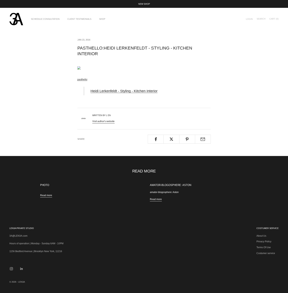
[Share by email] (203, 139)
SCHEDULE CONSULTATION (45, 19)
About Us (261, 235)
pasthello (82, 79)
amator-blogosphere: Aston (170, 185)
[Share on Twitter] (171, 139)
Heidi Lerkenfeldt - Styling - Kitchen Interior (124, 91)
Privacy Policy (263, 241)
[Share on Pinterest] (187, 139)
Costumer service (265, 253)
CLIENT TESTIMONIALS (79, 19)
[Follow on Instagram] (11, 269)
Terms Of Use (263, 247)
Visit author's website (103, 121)
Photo (44, 185)
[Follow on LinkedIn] (22, 269)
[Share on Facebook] (155, 139)
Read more (46, 195)
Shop (102, 19)
